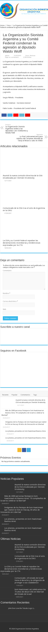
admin (7, 55)
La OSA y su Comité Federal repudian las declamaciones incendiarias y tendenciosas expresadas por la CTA (21, 242)
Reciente (5, 395)
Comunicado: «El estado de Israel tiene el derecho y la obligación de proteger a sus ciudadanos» (30, 580)
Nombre (6, 293)
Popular (14, 395)
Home (2, 25)
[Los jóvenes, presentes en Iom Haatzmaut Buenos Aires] (3, 431)
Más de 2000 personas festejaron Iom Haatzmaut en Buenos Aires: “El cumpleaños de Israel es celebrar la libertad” (23, 413)
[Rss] (19, 450)
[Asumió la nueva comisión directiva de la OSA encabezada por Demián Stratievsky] (8, 403)
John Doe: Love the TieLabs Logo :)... (21, 608)
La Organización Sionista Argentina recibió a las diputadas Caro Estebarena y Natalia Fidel (16, 129)
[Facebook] (24, 450)
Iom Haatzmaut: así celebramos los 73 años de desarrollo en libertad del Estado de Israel (30, 591)
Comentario (7, 271)
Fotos (9, 25)
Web (4, 309)
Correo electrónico (10, 301)
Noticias (32, 55)
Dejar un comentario (12, 57)
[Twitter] (29, 450)
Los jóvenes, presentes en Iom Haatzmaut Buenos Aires (25, 431)
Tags (35, 395)
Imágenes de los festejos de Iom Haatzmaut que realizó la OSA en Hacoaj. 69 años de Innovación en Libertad (22, 509)
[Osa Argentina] (24, 10)
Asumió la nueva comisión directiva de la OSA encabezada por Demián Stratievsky (22, 176)
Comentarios (25, 395)
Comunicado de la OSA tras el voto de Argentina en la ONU (30, 557)
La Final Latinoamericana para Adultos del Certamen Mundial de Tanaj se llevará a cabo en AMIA (30, 138)
